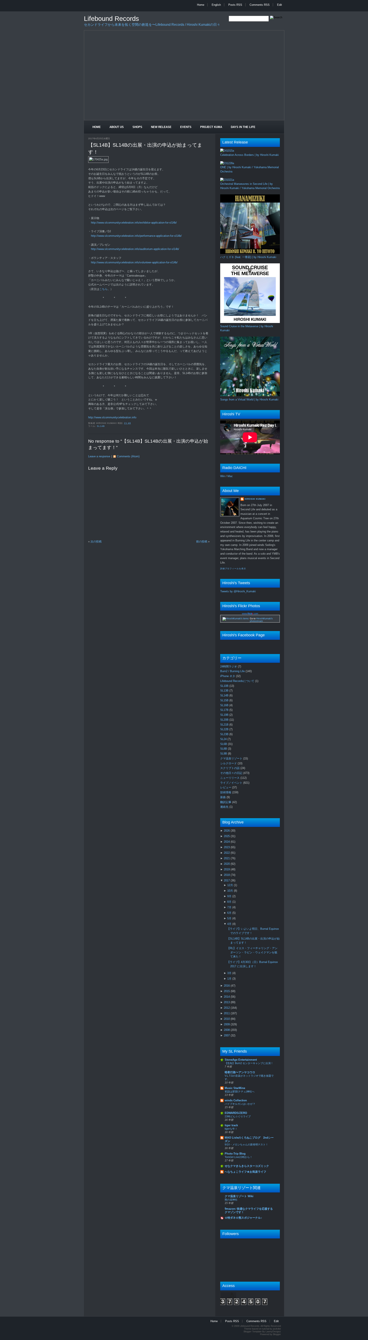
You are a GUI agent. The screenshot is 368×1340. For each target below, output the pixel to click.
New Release (161, 127)
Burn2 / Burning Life (233, 671)
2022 (227, 852)
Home (200, 4)
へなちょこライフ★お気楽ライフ (245, 1171)
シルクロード (229, 763)
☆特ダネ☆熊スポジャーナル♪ (243, 1217)
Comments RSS (260, 4)
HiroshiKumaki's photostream (261, 619)
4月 (229, 923)
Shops (137, 127)
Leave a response (99, 456)
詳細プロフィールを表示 (233, 568)
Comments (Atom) (128, 456)
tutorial (265, 1328)
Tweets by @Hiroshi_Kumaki (238, 591)
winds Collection (236, 1100)
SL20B (224, 719)
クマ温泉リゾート (231, 758)
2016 (227, 985)
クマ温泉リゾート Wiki (239, 1196)
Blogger (277, 1334)
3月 (229, 973)
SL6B (224, 744)
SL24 (223, 739)
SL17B (224, 710)
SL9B (224, 753)
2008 (227, 1030)
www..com (250, 613)
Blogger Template (253, 1331)
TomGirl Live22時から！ (238, 1157)
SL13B (224, 690)
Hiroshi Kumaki (255, 499)
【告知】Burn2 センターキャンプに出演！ (249, 1063)
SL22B (224, 729)
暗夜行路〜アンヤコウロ (240, 1072)
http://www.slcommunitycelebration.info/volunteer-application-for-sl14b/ (134, 262)
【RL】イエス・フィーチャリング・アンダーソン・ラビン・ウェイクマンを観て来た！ (252, 952)
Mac (230, 476)
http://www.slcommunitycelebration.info (112, 417)
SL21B (224, 724)
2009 (227, 1024)
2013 (227, 1002)
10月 (230, 890)
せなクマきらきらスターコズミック (247, 1166)
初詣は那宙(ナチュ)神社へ (239, 1091)
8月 (229, 901)
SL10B (224, 685)
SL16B (224, 705)
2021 (227, 858)
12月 (230, 885)
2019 (227, 869)
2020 (227, 863)
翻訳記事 (226, 802)
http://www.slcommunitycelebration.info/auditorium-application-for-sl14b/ (135, 249)
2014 (227, 996)
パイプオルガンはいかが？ (240, 1103)
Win (222, 476)
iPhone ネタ (228, 676)
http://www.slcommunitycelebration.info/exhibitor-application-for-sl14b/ (134, 222)
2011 (227, 1013)
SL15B (224, 700)
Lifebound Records (111, 18)
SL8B (224, 748)
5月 (229, 918)
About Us (116, 127)
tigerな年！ (231, 1128)
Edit (279, 4)
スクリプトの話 (230, 768)
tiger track (231, 1125)
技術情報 (226, 792)
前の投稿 (201, 541)
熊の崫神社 (231, 1199)
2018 (227, 875)
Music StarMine (235, 1088)
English (216, 4)
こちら (103, 289)
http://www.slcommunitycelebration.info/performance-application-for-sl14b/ (136, 235)
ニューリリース (230, 777)
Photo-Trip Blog (235, 1153)
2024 (227, 841)
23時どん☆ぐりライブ (238, 1116)
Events (185, 127)
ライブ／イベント (231, 782)
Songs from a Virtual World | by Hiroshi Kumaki (249, 399)
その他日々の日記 (231, 773)
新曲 (223, 797)
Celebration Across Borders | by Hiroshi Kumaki (249, 154)
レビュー (226, 787)
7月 (229, 907)
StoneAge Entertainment (241, 1059)
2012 (227, 1007)
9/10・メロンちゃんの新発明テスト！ (246, 1144)
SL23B (224, 734)
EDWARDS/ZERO (236, 1113)
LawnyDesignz (273, 1331)
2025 (227, 836)
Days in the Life (243, 127)
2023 (227, 847)
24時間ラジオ (229, 666)
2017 (227, 880)
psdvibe (277, 1328)
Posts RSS (235, 4)
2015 (227, 991)
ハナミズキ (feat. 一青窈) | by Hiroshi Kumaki (248, 257)
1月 (229, 978)
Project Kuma (211, 127)
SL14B (101, 426)
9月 (229, 896)
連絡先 (224, 806)
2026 (227, 830)
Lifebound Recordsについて (237, 681)
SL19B (224, 714)
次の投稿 (96, 541)
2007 (227, 1035)
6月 (229, 912)
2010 (227, 1018)
